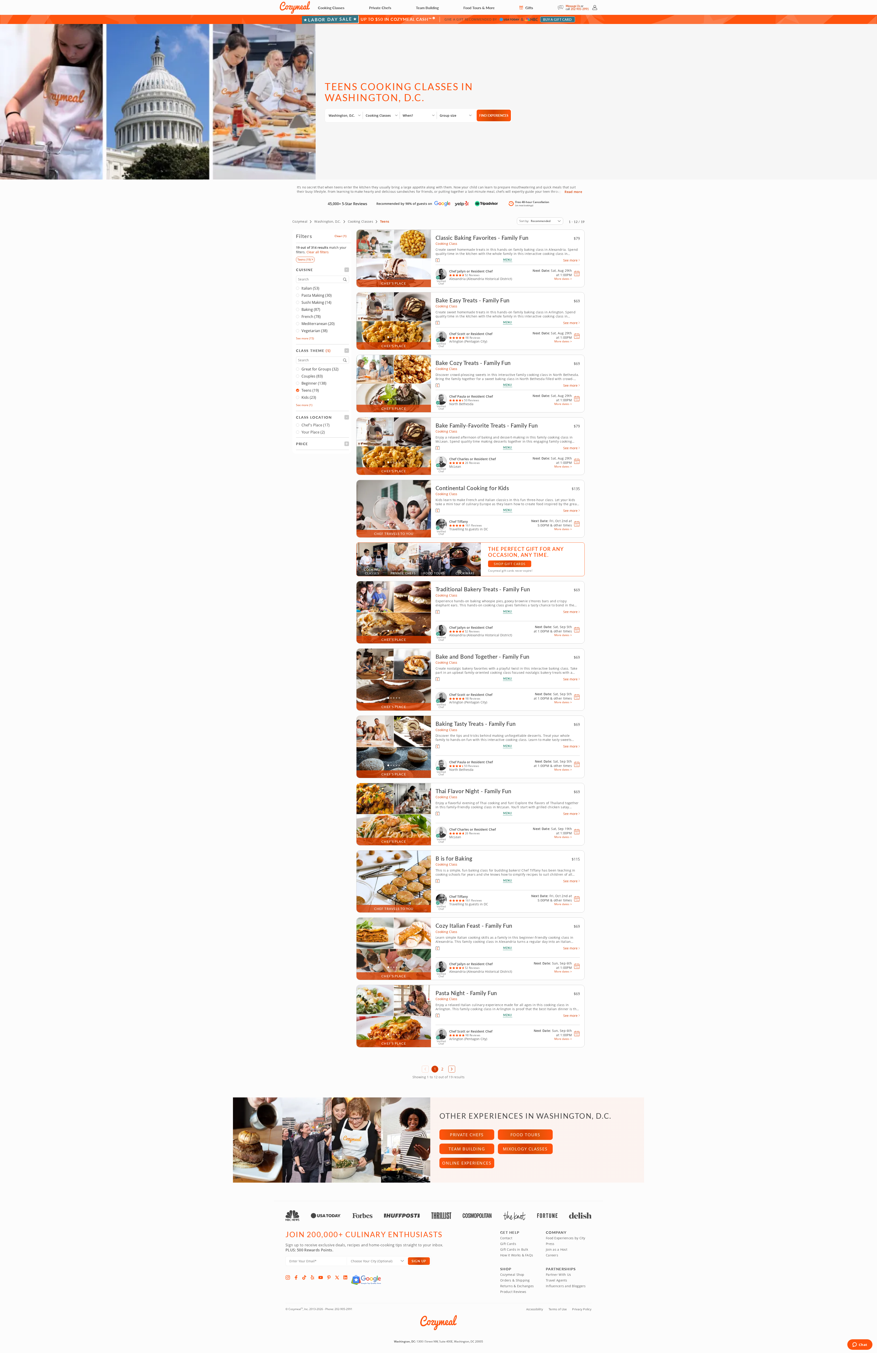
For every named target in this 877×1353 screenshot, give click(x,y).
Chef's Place (315, 425)
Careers (552, 1255)
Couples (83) (312, 376)
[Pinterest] (329, 1277)
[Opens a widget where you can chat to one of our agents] (859, 1345)
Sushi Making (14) (316, 302)
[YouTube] (320, 1277)
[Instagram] (287, 1277)
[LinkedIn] (345, 1277)
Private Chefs (380, 7)
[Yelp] (312, 1277)
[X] (337, 1277)
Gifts (528, 7)
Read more (573, 192)
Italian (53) (310, 288)
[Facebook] (296, 1277)
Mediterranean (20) (318, 323)
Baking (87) (310, 309)
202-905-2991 (580, 9)
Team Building (427, 7)
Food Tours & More (479, 7)
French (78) (311, 316)
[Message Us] (562, 7)
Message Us (573, 6)
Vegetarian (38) (314, 331)
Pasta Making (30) (316, 295)
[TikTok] (304, 1277)
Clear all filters (317, 252)
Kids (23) (308, 397)
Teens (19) (310, 390)
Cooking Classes (331, 7)
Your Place (313, 432)
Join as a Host (556, 1249)
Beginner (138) (313, 383)
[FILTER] (322, 269)
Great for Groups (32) (319, 369)
